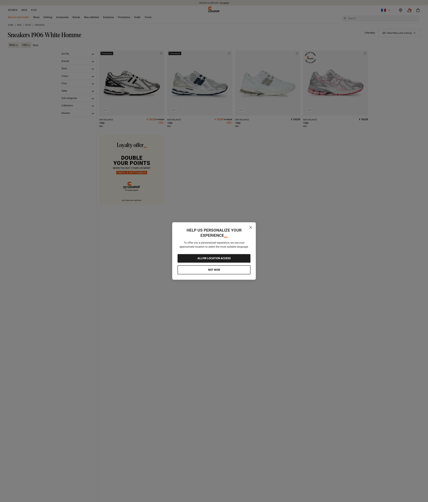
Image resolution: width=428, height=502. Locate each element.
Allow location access (214, 258)
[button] (250, 227)
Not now (214, 270)
